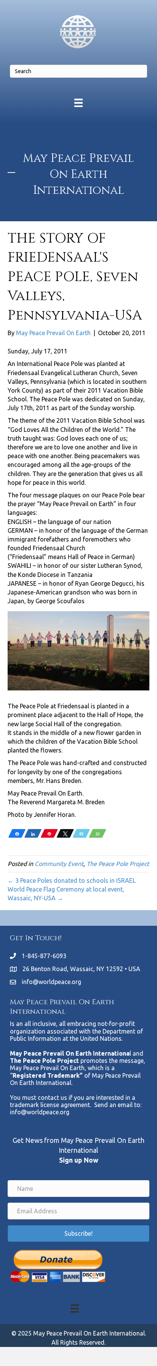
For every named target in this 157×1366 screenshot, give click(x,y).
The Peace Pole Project (118, 863)
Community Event (59, 863)
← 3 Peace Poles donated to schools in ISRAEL (72, 880)
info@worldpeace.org (51, 981)
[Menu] (78, 102)
